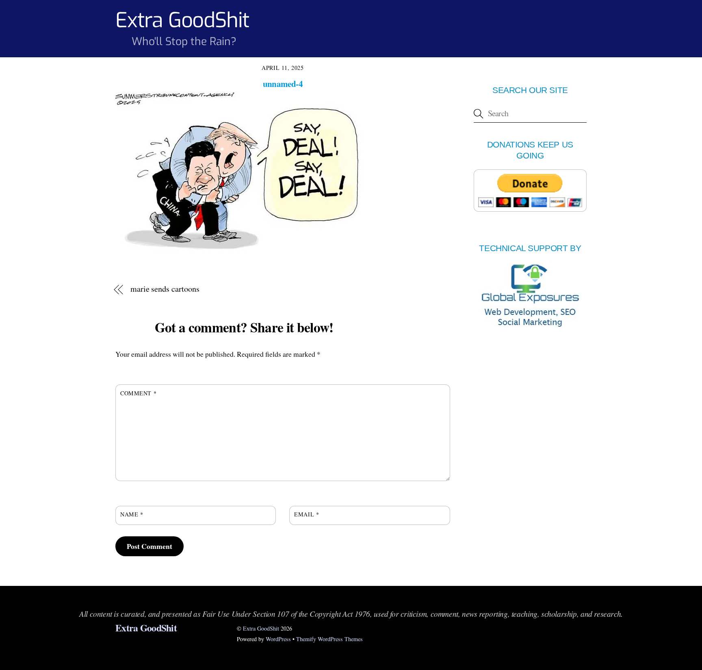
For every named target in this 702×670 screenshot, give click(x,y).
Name (131, 514)
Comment (138, 393)
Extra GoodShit (261, 628)
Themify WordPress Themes (329, 639)
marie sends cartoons (164, 288)
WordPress (278, 639)
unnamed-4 (283, 83)
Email (306, 514)
